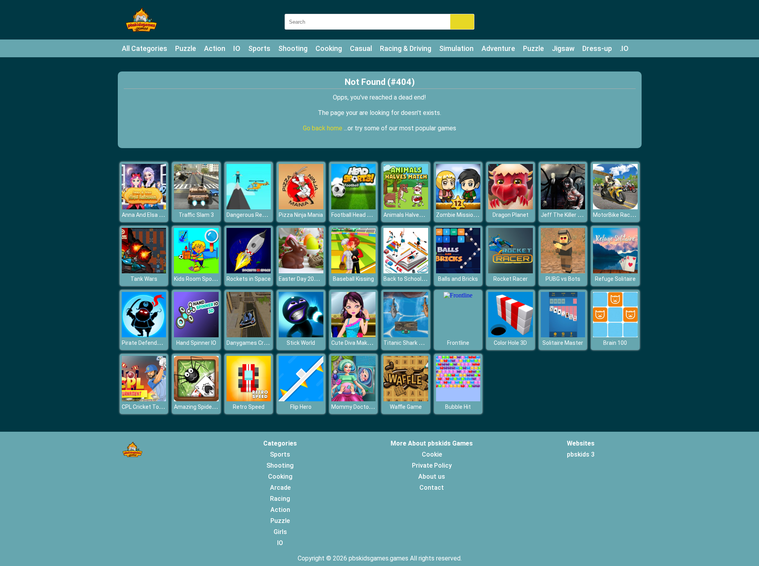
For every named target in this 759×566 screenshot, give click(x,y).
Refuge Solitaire (615, 279)
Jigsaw (563, 48)
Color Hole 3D (510, 343)
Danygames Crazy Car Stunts (264, 343)
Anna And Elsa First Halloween (160, 215)
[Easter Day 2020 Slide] (301, 271)
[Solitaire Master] (563, 335)
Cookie (432, 454)
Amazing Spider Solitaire (205, 407)
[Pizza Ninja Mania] (301, 207)
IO (236, 48)
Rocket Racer (510, 279)
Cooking (328, 48)
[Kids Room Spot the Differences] (196, 271)
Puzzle (185, 48)
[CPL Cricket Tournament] (144, 399)
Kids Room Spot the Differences (215, 279)
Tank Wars (143, 279)
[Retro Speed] (249, 399)
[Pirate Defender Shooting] (144, 335)
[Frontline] (458, 295)
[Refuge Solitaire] (615, 271)
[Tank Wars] (144, 271)
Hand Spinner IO (196, 343)
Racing (280, 498)
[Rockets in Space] (249, 271)
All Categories (144, 48)
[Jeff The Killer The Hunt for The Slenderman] (563, 207)
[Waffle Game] (405, 399)
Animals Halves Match (411, 215)
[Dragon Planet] (510, 207)
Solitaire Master (562, 343)
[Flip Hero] (301, 399)
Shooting (293, 48)
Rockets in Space (249, 279)
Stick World (301, 343)
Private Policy (432, 465)
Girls (280, 532)
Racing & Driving (405, 48)
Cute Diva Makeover (356, 343)
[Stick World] (301, 335)
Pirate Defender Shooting (154, 343)
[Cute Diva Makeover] (353, 335)
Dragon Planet (511, 215)
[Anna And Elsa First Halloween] (144, 207)
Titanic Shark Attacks (411, 343)
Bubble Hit (458, 407)
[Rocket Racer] (510, 271)
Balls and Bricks (458, 279)
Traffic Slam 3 (196, 215)
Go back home (323, 128)
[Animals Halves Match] (405, 207)
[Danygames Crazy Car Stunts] (249, 335)
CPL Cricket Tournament (153, 407)
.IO (624, 48)
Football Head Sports (357, 215)
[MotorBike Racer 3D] (615, 207)
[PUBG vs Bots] (563, 271)
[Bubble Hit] (458, 399)
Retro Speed (248, 407)
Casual (361, 48)
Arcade (280, 487)
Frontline (458, 343)
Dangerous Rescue (251, 215)
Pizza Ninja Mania (301, 215)
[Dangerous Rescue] (249, 207)
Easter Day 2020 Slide (306, 279)
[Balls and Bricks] (458, 271)
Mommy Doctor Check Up (363, 407)
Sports (259, 48)
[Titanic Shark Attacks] (405, 335)
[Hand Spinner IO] (196, 335)
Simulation (456, 48)
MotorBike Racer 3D (618, 215)
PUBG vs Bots (563, 279)
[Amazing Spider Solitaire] (196, 399)
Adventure (498, 48)
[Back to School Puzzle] (405, 271)
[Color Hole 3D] (510, 335)
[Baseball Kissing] (353, 271)
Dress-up (597, 48)
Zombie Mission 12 (460, 215)
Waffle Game (406, 407)
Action (214, 48)
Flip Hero (301, 407)
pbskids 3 (581, 454)
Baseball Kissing (353, 279)
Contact (431, 487)
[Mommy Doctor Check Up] (353, 399)
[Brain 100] (615, 335)
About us (431, 476)
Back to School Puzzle (411, 279)
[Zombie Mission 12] (458, 207)
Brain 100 (615, 343)
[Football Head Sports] (353, 207)
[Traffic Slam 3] (196, 207)
